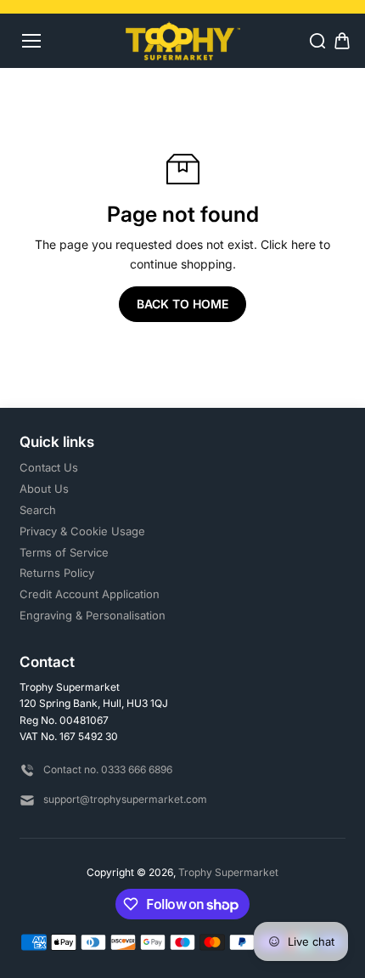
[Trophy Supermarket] (183, 40)
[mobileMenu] (31, 40)
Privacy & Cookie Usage (82, 531)
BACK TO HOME (182, 304)
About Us (44, 488)
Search (38, 510)
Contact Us (49, 467)
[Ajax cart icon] (342, 41)
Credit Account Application (90, 594)
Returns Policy (57, 572)
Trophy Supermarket (228, 872)
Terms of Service (64, 552)
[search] (317, 41)
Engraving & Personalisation (93, 615)
